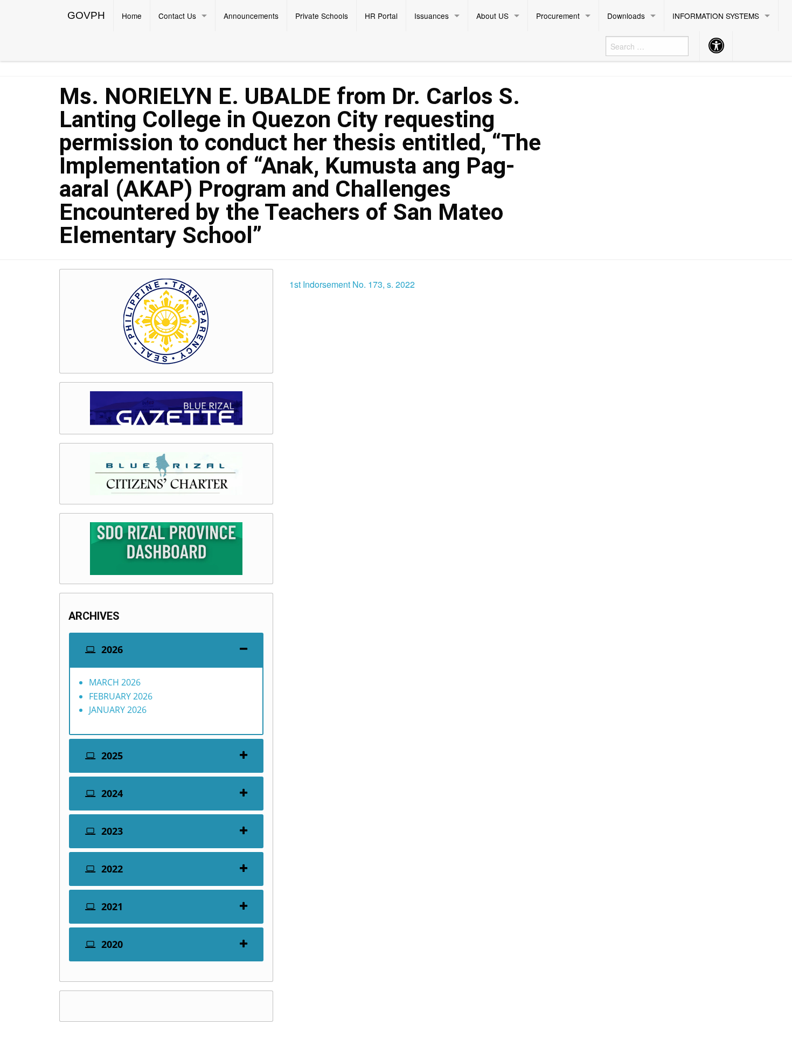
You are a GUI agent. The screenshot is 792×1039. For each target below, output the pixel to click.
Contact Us (177, 15)
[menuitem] (86, 15)
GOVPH (86, 15)
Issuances (431, 15)
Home (132, 15)
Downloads (626, 15)
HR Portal (381, 15)
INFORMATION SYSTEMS (715, 15)
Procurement (558, 15)
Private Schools (321, 15)
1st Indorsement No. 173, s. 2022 (352, 284)
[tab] (166, 650)
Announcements (251, 15)
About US (492, 15)
